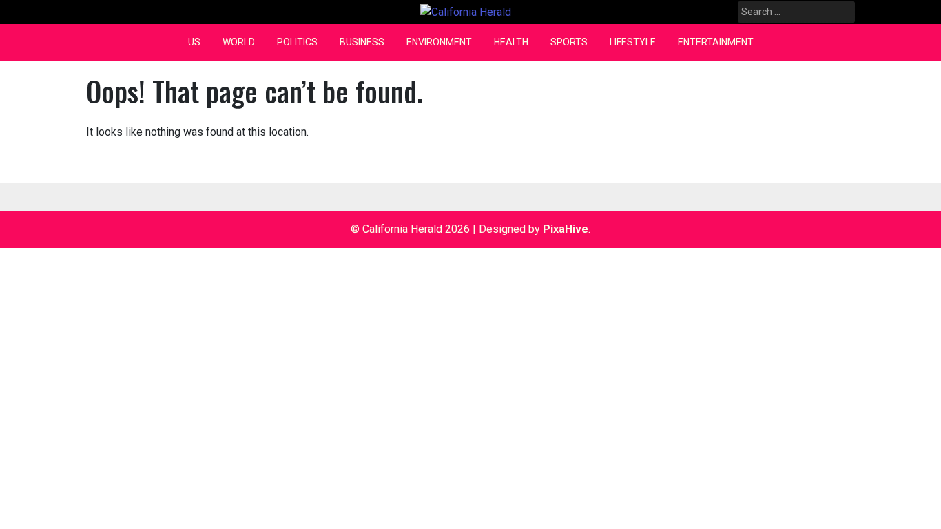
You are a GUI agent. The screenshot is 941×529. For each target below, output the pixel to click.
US (194, 42)
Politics (297, 42)
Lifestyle (633, 42)
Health (511, 42)
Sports (569, 42)
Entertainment (716, 42)
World (239, 42)
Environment (439, 42)
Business (362, 42)
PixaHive (565, 229)
